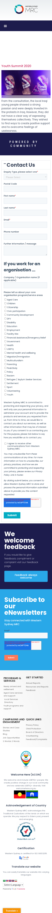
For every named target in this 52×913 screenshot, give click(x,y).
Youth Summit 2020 (16, 66)
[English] (7, 881)
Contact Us (21, 164)
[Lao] (13, 881)
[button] (5, 25)
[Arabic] (4, 881)
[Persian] (15, 881)
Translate (21, 889)
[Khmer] (10, 881)
